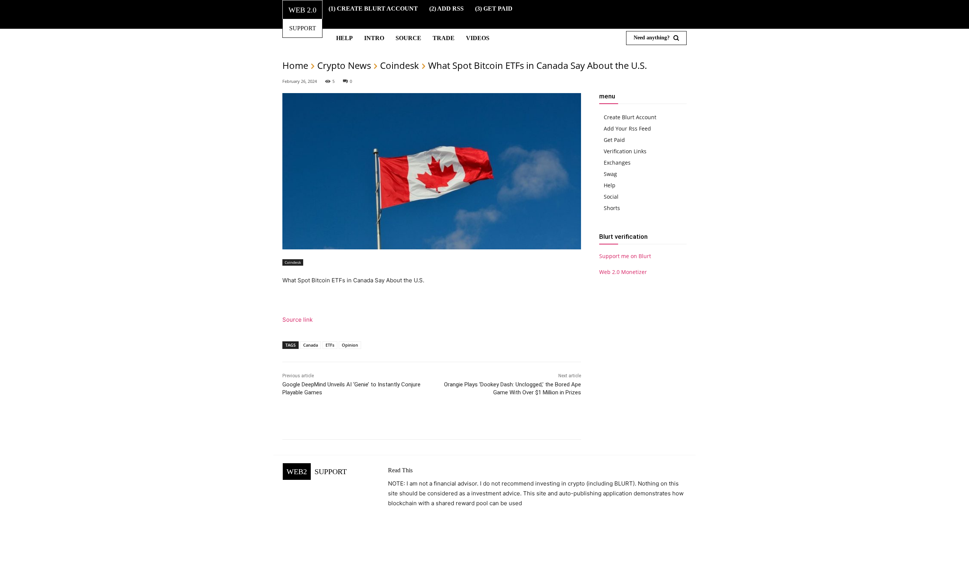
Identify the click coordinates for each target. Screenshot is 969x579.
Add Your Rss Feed (627, 128)
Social (611, 196)
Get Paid (614, 139)
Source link (297, 319)
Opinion (350, 345)
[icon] (604, 14)
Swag (610, 173)
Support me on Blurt (625, 256)
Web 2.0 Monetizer (623, 271)
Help (609, 185)
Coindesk (399, 65)
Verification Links (625, 151)
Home (295, 65)
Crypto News (344, 65)
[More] (522, 420)
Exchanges (617, 162)
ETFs (330, 345)
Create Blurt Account (630, 117)
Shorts (612, 208)
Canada (310, 345)
